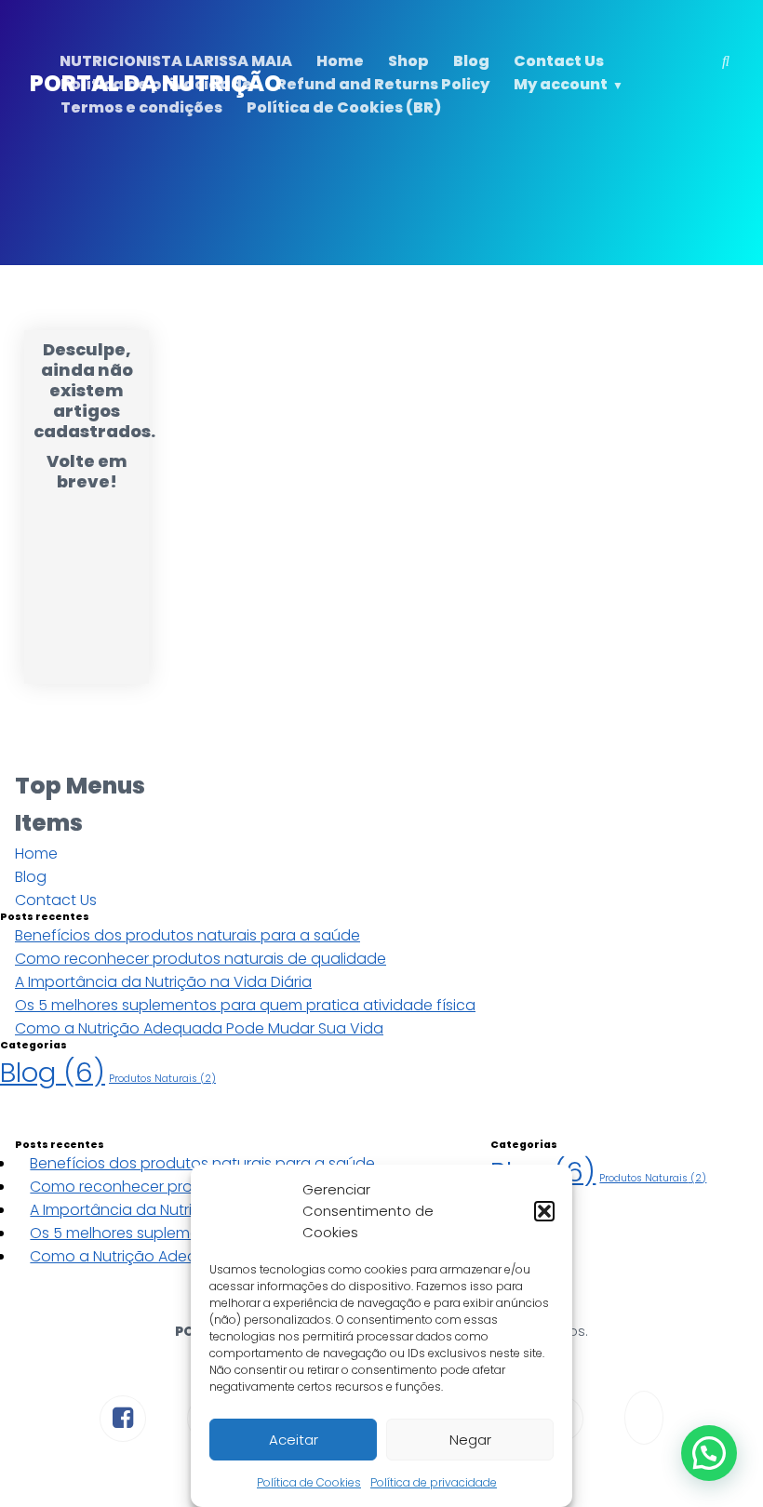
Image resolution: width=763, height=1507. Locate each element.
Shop (408, 61)
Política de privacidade (433, 1482)
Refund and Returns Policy (382, 84)
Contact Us (559, 61)
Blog (471, 61)
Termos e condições (141, 107)
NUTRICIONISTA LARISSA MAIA (176, 61)
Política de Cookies (309, 1482)
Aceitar (293, 1439)
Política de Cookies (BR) (344, 107)
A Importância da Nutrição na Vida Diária (163, 982)
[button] (544, 1211)
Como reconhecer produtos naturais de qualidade (200, 958)
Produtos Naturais (162, 1079)
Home (340, 61)
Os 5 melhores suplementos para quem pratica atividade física (245, 1005)
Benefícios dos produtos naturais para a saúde (187, 935)
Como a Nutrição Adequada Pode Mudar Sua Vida (199, 1028)
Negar (470, 1439)
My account (561, 84)
